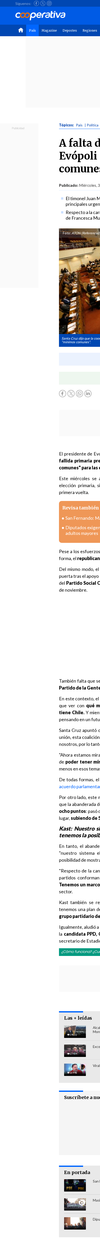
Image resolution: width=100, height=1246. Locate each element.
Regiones (90, 30)
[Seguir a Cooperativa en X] (42, 3)
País (32, 30)
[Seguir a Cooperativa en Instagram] (49, 3)
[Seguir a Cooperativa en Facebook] (36, 3)
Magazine (49, 30)
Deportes (70, 30)
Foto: (67, 233)
